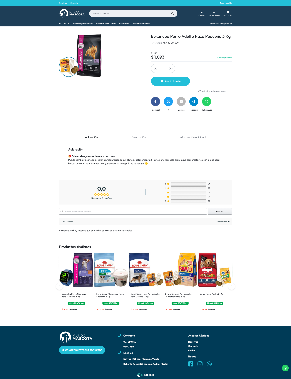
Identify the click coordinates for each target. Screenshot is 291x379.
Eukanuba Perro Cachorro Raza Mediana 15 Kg (74, 295)
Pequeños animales (141, 23)
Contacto (74, 3)
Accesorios (124, 23)
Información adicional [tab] (193, 137)
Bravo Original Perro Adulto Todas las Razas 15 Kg (178, 295)
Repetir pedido (226, 3)
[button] (231, 286)
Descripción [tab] (139, 137)
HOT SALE (64, 23)
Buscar (220, 211)
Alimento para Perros (82, 23)
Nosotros (63, 3)
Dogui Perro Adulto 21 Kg (211, 294)
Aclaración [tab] (91, 137)
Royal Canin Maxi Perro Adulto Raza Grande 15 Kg (145, 295)
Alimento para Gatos (106, 23)
